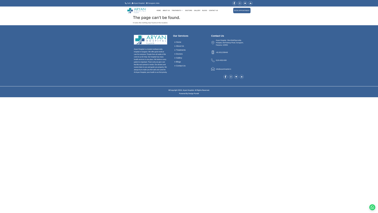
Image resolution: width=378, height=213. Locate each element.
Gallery (197, 10)
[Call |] (128, 3)
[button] (372, 207)
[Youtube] (245, 3)
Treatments (176, 10)
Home (159, 10)
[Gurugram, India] (153, 3)
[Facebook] (234, 3)
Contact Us (213, 10)
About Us (166, 10)
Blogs (204, 10)
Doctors (188, 10)
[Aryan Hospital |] (138, 3)
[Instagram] (240, 3)
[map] (250, 3)
